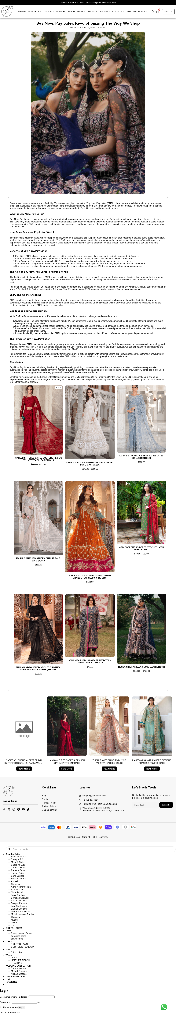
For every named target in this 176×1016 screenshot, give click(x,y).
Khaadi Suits (17, 873)
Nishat (14, 922)
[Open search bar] (153, 11)
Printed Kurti (17, 952)
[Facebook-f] (4, 809)
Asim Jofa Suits (18, 856)
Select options (38, 470)
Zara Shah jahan (19, 906)
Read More (24, 769)
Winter (91, 12)
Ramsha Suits (18, 870)
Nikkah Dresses (19, 974)
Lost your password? (10, 1012)
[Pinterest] (18, 809)
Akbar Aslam (17, 889)
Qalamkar (15, 917)
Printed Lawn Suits (117, 377)
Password (5, 1002)
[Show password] (38, 1002)
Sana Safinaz (17, 876)
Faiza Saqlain (18, 895)
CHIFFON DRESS (46, 12)
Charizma (15, 884)
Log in (21, 1007)
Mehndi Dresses (19, 971)
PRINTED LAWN (19, 944)
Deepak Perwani (19, 903)
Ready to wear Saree (21, 933)
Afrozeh (15, 881)
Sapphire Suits (18, 865)
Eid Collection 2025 (137, 12)
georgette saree (18, 936)
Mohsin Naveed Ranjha (22, 914)
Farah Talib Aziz (19, 900)
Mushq (14, 920)
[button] (11, 981)
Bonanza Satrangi (20, 898)
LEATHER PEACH (20, 960)
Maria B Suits (17, 862)
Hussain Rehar (18, 878)
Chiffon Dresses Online (86, 377)
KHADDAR (16, 963)
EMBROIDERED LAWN (23, 947)
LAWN (69, 12)
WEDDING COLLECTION (111, 12)
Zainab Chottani (19, 909)
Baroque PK (17, 859)
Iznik (13, 925)
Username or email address (14, 996)
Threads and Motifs (20, 911)
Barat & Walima (18, 968)
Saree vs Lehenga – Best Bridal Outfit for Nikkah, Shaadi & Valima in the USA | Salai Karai (24, 763)
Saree (59, 12)
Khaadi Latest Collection (52, 377)
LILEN (14, 957)
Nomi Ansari (17, 892)
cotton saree (17, 939)
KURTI (80, 12)
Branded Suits (26, 12)
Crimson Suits (18, 867)
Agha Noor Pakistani (21, 887)
